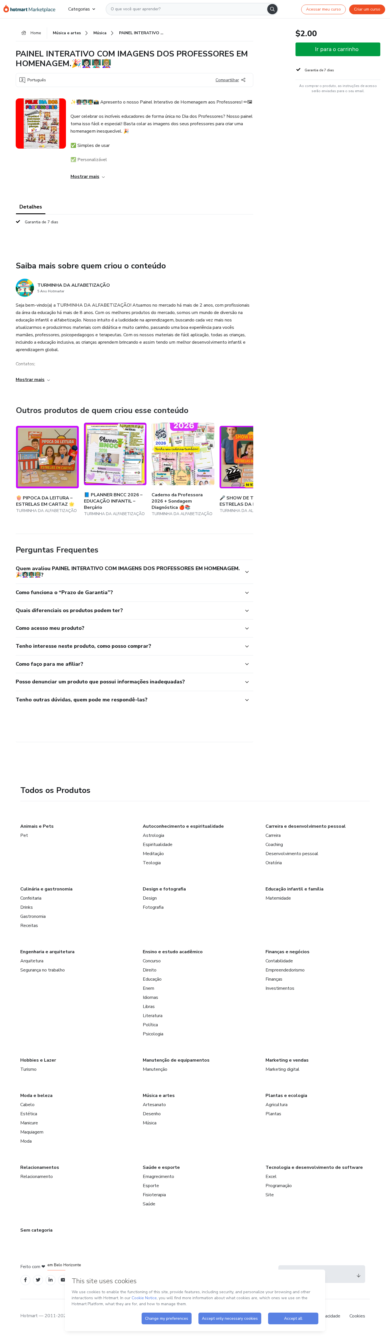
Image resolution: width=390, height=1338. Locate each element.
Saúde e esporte (161, 1167)
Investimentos (280, 988)
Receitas (29, 925)
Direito (149, 970)
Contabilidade (279, 961)
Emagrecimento (158, 1176)
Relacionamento (36, 1176)
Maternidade (278, 898)
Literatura (152, 1016)
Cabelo (27, 1105)
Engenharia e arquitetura (47, 952)
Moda (26, 1141)
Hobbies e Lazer (38, 1060)
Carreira (273, 835)
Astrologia (153, 835)
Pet (24, 835)
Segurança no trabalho (42, 970)
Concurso (152, 961)
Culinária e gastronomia (46, 889)
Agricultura (277, 1105)
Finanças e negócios (287, 952)
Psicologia (153, 1034)
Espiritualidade (157, 844)
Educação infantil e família (294, 889)
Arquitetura (31, 961)
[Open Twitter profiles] (38, 1280)
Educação (152, 979)
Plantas (273, 1114)
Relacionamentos (39, 1167)
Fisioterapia (154, 1195)
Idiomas (150, 997)
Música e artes (159, 1095)
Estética (28, 1114)
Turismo (28, 1069)
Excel (271, 1176)
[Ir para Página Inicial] (31, 9)
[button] (128, 572)
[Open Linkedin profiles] (50, 1280)
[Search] (272, 9)
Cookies (357, 1316)
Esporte (151, 1186)
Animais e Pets (37, 826)
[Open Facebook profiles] (25, 1280)
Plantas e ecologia (286, 1095)
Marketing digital (282, 1069)
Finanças (274, 979)
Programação (279, 1186)
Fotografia (153, 907)
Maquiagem (31, 1132)
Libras (149, 1006)
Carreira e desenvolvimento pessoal (306, 826)
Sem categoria (36, 1230)
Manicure (29, 1123)
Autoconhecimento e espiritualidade (183, 826)
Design (150, 898)
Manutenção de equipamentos (176, 1060)
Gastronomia (33, 916)
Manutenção (155, 1069)
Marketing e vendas (287, 1060)
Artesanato (154, 1105)
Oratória (274, 863)
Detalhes (30, 206)
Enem (148, 988)
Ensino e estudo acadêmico (173, 952)
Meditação (153, 854)
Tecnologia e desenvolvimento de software (314, 1167)
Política (150, 1025)
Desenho (152, 1114)
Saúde (149, 1204)
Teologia (152, 863)
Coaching (274, 844)
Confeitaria (30, 898)
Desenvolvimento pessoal (292, 854)
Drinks (26, 907)
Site (270, 1195)
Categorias (79, 9)
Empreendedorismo (285, 970)
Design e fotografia (164, 889)
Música (149, 1123)
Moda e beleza (36, 1095)
